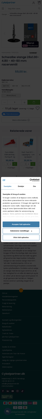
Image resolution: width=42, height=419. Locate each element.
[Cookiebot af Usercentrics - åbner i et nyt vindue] (29, 180)
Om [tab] (34, 186)
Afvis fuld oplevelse (21, 237)
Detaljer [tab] (21, 186)
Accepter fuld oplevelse (21, 224)
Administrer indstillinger (19, 231)
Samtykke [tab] (7, 186)
